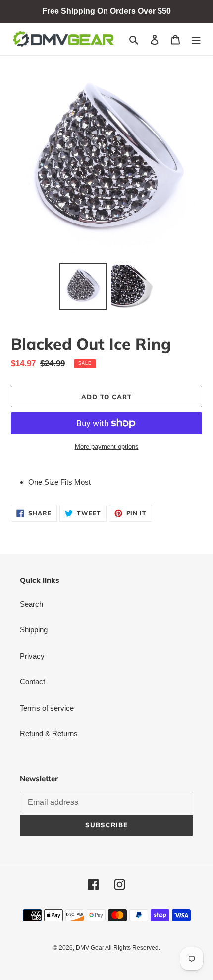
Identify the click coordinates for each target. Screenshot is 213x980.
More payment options (107, 446)
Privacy (32, 656)
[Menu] (196, 39)
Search (31, 604)
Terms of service (47, 708)
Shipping (34, 629)
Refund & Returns (49, 733)
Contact (32, 681)
